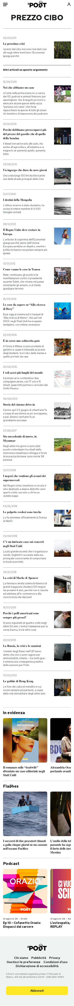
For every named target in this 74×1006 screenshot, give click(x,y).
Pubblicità (38, 958)
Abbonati (37, 991)
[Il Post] (36, 4)
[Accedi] (69, 4)
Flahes (11, 786)
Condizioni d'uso (55, 962)
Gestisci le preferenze (23, 962)
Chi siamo (21, 958)
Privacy (54, 958)
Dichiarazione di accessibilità (37, 966)
